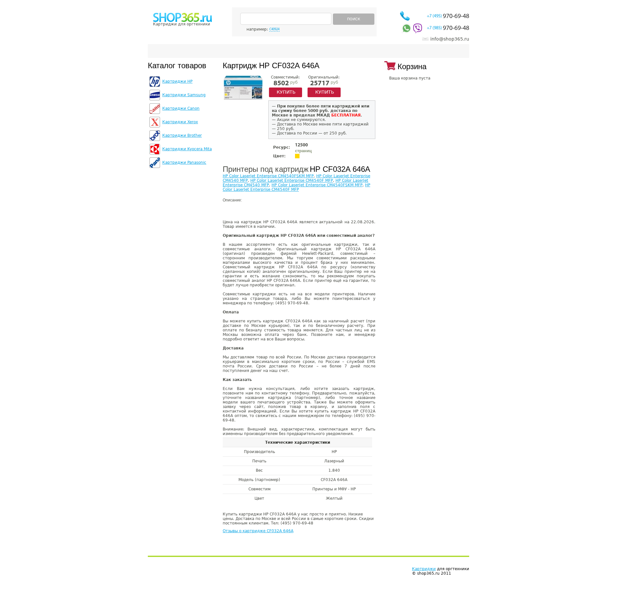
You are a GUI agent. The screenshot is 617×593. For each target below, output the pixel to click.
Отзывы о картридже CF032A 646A (258, 531)
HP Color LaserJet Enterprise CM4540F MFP (291, 180)
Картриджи (424, 569)
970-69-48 (448, 16)
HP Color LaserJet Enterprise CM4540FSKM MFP (268, 176)
